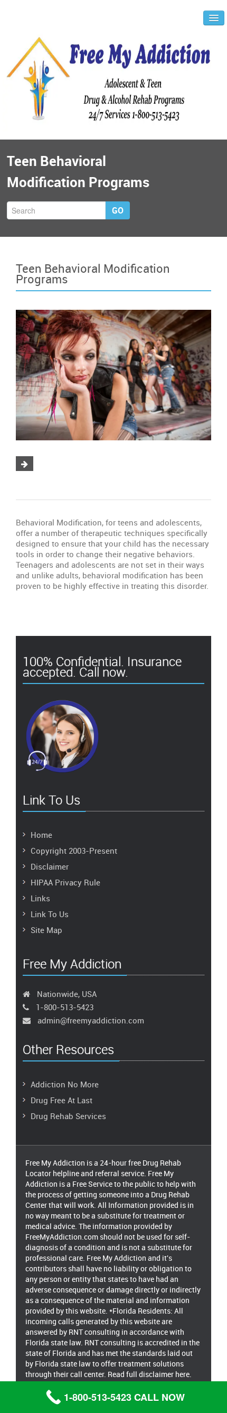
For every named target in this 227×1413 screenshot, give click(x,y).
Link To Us (50, 914)
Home (41, 834)
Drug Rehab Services (68, 1116)
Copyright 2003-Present (74, 850)
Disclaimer (50, 866)
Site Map (46, 930)
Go (118, 210)
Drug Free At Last (61, 1100)
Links (40, 898)
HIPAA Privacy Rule (65, 882)
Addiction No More (65, 1084)
